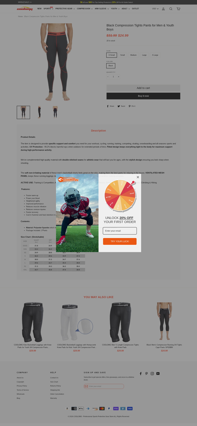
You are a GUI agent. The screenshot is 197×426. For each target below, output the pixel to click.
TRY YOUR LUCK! (120, 241)
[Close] (138, 177)
